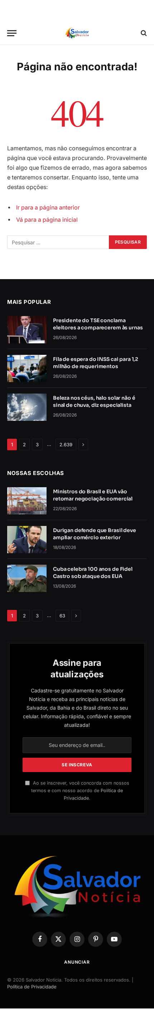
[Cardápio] (11, 33)
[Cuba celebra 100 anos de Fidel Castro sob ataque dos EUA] (27, 578)
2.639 (65, 444)
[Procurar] (143, 33)
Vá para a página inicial (47, 219)
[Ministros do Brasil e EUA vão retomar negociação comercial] (27, 500)
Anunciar (77, 962)
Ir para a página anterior (48, 207)
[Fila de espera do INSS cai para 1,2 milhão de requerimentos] (27, 368)
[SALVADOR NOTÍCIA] (77, 33)
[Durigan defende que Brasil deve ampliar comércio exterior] (27, 539)
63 (62, 616)
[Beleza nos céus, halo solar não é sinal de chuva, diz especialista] (27, 407)
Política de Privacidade (32, 986)
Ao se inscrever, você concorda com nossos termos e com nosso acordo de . (80, 790)
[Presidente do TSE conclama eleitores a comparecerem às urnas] (27, 329)
